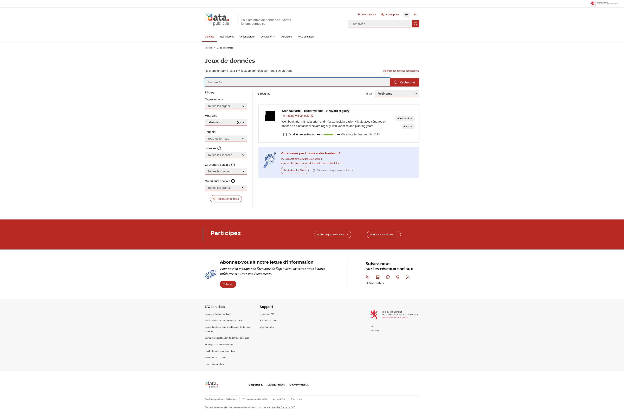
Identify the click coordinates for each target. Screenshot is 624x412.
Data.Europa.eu (276, 384)
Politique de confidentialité (255, 399)
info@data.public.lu (375, 283)
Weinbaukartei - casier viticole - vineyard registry (315, 110)
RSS (407, 277)
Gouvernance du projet (215, 357)
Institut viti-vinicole (298, 115)
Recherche (415, 23)
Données (209, 36)
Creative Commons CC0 (283, 407)
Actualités (286, 36)
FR (406, 14)
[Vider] (239, 122)
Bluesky (367, 277)
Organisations (247, 36)
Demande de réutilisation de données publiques (227, 338)
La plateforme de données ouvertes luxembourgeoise (266, 21)
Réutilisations (227, 36)
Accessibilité (279, 399)
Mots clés (211, 115)
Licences (211, 148)
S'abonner (228, 284)
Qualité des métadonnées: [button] (285, 134)
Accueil (208, 48)
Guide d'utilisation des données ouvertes (224, 320)
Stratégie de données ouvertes (219, 344)
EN (415, 14)
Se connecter (369, 14)
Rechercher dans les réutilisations (401, 70)
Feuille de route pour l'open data (220, 351)
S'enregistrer (392, 14)
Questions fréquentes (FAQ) (218, 314)
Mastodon (387, 277)
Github (397, 277)
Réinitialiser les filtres (228, 198)
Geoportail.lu (255, 384)
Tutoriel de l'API (267, 314)
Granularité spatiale (218, 181)
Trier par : (368, 93)
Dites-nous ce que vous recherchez (336, 170)
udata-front (374, 330)
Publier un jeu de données (330, 234)
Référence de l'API (268, 320)
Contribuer (266, 36)
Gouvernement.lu (299, 384)
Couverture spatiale (218, 164)
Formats (210, 132)
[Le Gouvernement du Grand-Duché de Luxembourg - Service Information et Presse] (395, 314)
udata (371, 326)
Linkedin (377, 277)
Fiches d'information (214, 364)
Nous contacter (306, 36)
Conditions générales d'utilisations (221, 399)
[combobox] (380, 23)
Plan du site (296, 399)
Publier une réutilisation (382, 234)
